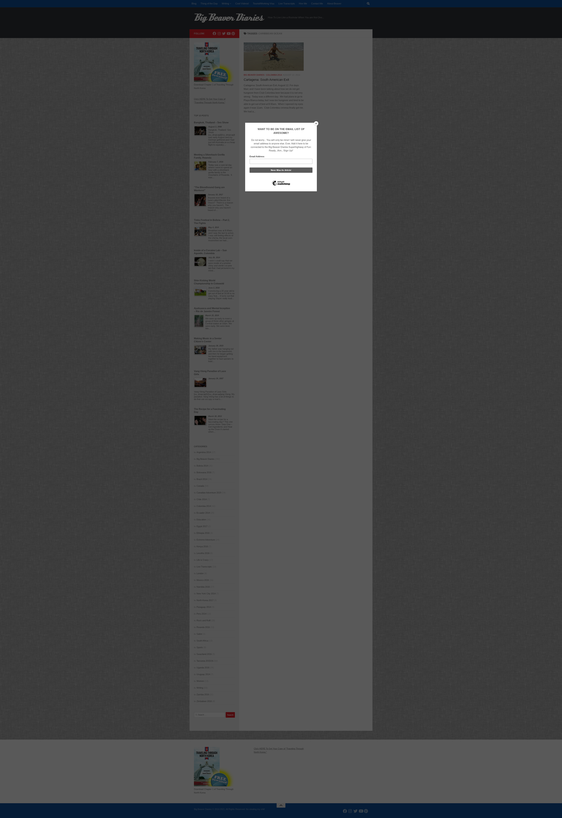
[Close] (316, 123)
